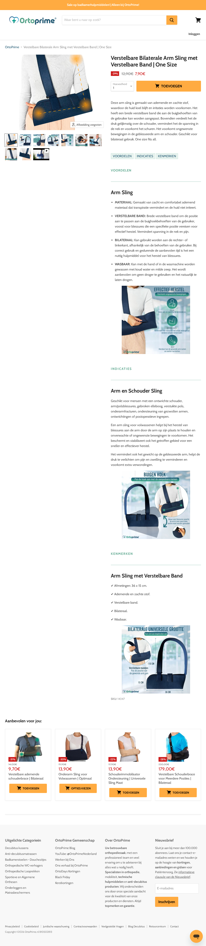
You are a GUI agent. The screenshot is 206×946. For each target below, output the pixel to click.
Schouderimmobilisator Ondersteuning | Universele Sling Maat (126, 778)
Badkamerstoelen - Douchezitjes (25, 859)
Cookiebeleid (31, 926)
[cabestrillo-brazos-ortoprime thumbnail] (25, 154)
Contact (174, 926)
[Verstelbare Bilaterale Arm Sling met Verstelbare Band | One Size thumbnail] (25, 140)
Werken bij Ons (64, 859)
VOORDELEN (122, 156)
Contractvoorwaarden (85, 926)
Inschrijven (166, 902)
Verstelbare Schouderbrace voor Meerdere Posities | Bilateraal (177, 778)
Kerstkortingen (64, 883)
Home (9, 34)
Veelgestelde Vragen (112, 926)
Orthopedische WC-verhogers (24, 865)
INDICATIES (145, 156)
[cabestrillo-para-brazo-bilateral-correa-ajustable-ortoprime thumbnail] (11, 140)
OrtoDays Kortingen (67, 871)
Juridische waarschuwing (56, 926)
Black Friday (62, 877)
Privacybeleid (12, 926)
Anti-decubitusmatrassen (21, 854)
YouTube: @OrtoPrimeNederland (76, 854)
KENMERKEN (167, 156)
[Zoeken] (171, 20)
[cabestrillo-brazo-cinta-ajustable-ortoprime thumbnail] (95, 140)
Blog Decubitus (136, 926)
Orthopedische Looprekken (22, 871)
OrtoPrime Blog (65, 848)
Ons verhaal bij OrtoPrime (71, 865)
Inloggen (194, 34)
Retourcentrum (157, 926)
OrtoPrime (12, 47)
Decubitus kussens (16, 848)
